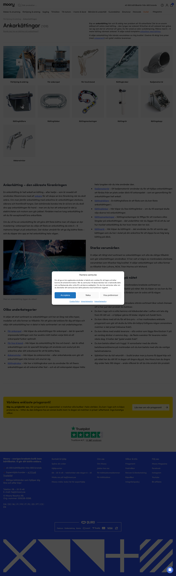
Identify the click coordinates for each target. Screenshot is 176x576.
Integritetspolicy (87, 301)
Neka (88, 295)
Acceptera (65, 295)
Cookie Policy (75, 301)
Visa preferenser (110, 295)
